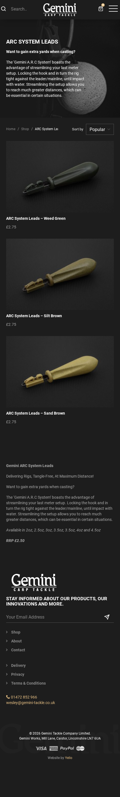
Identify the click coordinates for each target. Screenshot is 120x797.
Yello (68, 758)
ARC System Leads (49, 129)
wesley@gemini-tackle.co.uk (30, 702)
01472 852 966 (23, 697)
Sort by (78, 129)
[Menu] (113, 9)
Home (10, 129)
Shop (25, 129)
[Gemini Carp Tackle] (60, 9)
